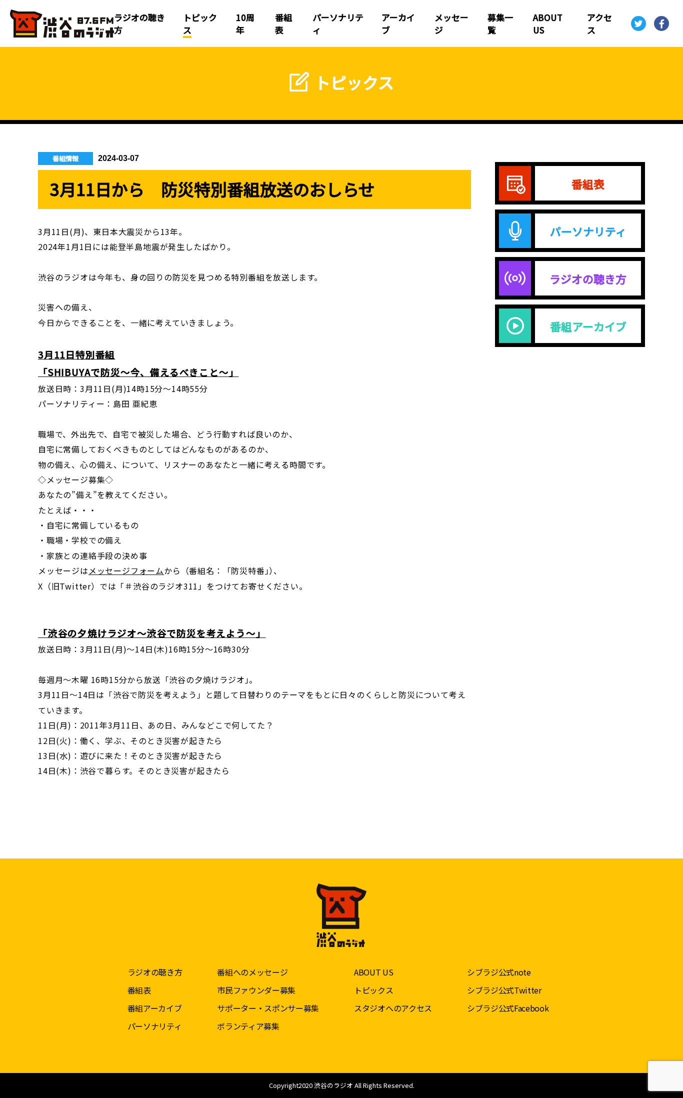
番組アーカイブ (155, 1008)
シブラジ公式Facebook (508, 1008)
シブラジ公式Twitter (504, 990)
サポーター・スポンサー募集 (268, 1008)
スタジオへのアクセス (393, 1008)
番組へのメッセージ (252, 972)
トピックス (373, 990)
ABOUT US (373, 972)
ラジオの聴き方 (155, 972)
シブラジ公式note (499, 972)
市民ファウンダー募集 (256, 990)
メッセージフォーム (126, 570)
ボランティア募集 (248, 1026)
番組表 (139, 990)
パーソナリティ (155, 1026)
